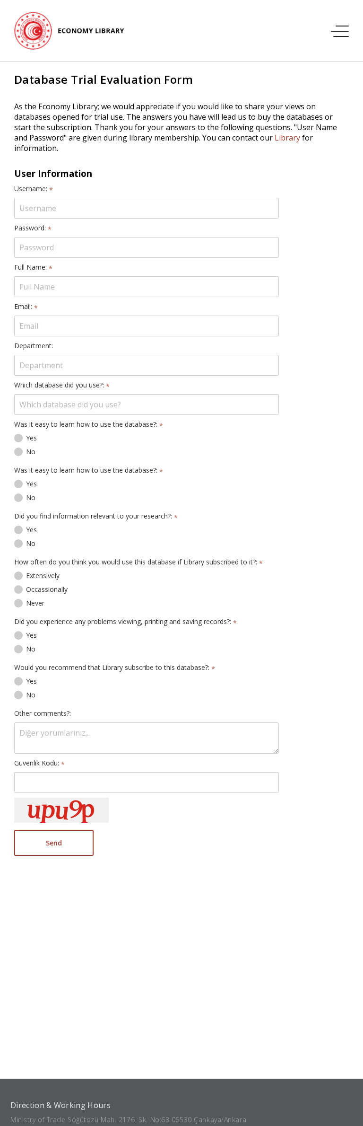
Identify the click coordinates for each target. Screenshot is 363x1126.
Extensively (43, 575)
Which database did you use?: (62, 384)
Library (287, 137)
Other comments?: (42, 713)
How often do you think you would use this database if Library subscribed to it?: (138, 561)
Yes (31, 437)
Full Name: (33, 267)
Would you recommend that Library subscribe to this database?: (114, 667)
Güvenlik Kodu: (39, 762)
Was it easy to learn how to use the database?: (88, 424)
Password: (33, 227)
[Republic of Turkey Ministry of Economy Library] (74, 31)
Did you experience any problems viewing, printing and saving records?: (125, 621)
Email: (26, 306)
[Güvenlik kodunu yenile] (61, 810)
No (30, 451)
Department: (33, 345)
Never (35, 602)
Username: (33, 188)
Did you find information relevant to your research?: (96, 515)
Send (54, 842)
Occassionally (47, 589)
